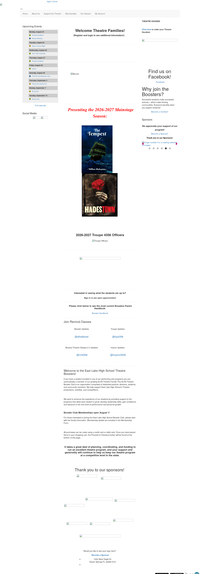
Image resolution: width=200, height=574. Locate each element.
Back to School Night (38, 46)
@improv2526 (118, 354)
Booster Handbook (100, 313)
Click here (146, 29)
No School (35, 91)
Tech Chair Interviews (38, 53)
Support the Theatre (52, 13)
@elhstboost (81, 336)
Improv (34, 69)
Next (177, 144)
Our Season (86, 13)
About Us (36, 13)
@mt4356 (81, 354)
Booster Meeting (37, 38)
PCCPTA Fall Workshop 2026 (41, 76)
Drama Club (35, 99)
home (55, 1)
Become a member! (159, 111)
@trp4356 (117, 336)
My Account (100, 13)
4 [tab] (161, 148)
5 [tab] (165, 148)
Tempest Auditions (38, 35)
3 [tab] (157, 148)
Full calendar (40, 105)
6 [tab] (170, 148)
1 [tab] (149, 148)
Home (25, 13)
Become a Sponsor (100, 555)
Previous (143, 144)
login (49, 1)
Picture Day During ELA (39, 84)
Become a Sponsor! (159, 133)
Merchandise (70, 13)
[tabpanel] (160, 143)
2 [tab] (153, 148)
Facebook (159, 82)
